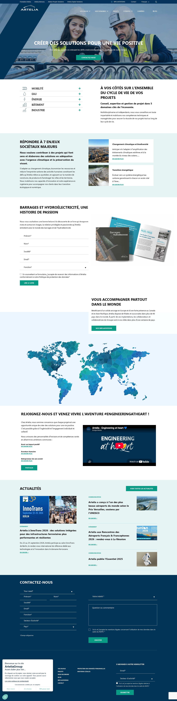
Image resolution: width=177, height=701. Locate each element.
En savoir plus (118, 159)
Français (144, 2)
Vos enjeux (84, 11)
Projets (116, 11)
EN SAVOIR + (24, 552)
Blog (155, 11)
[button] (154, 2)
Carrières (140, 11)
